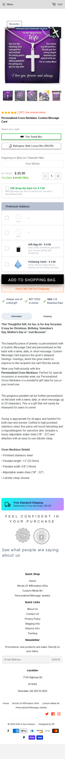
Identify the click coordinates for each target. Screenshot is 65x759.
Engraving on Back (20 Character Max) (22, 157)
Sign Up (56, 659)
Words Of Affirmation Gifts (32, 585)
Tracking (32, 633)
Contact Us (32, 614)
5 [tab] (33, 82)
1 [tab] (22, 82)
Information (16, 316)
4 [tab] (31, 82)
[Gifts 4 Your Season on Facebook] (53, 714)
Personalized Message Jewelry (32, 595)
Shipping (47, 316)
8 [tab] (42, 82)
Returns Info (32, 628)
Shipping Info (32, 623)
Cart (59, 4)
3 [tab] (28, 82)
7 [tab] (39, 82)
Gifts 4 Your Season (25, 724)
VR (53, 724)
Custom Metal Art (32, 590)
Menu (10, 4)
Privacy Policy (32, 618)
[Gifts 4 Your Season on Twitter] (47, 714)
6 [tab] (36, 82)
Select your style (10, 129)
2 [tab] (25, 82)
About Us (32, 609)
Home (32, 580)
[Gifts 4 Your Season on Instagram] (59, 714)
